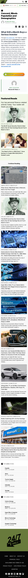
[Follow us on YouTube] (14, 574)
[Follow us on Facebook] (6, 574)
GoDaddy (7, 485)
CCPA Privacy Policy (20, 566)
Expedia (7, 468)
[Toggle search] (23, 1)
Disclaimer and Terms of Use (14, 562)
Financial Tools (14, 559)
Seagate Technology (10, 523)
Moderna (7, 507)
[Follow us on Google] (26, 27)
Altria (6, 473)
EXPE (6, 469)
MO (6, 475)
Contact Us (21, 556)
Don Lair (3, 123)
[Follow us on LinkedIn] (12, 574)
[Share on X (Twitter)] (19, 27)
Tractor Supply (9, 479)
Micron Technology (10, 518)
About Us (13, 556)
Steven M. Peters (11, 21)
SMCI (6, 513)
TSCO (6, 480)
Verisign (7, 490)
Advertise (14, 569)
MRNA (6, 508)
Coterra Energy (9, 501)
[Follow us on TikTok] (20, 574)
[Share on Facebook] (16, 27)
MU (5, 519)
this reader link (10, 37)
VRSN (6, 492)
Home (6, 556)
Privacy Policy (7, 566)
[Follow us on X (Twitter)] (9, 574)
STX (6, 525)
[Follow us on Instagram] (17, 574)
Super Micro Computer (11, 512)
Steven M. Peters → (14, 89)
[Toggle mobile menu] (26, 1)
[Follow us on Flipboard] (23, 27)
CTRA (6, 502)
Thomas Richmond (5, 149)
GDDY (6, 486)
